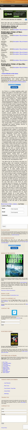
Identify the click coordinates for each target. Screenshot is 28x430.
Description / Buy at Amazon (20, 29)
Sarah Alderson (6, 371)
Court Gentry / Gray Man (10, 388)
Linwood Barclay (23, 282)
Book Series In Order (6, 204)
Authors (13, 5)
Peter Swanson (6, 369)
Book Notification (4, 301)
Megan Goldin (6, 367)
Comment (4, 215)
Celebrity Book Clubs (14, 295)
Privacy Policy (4, 427)
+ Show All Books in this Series (9, 73)
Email (3, 211)
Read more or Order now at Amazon (8, 290)
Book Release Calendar (6, 8)
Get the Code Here (15, 234)
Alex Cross (6, 385)
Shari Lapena (6, 372)
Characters (24, 5)
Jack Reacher (7, 383)
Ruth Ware (5, 370)
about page (23, 402)
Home (2, 5)
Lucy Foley (5, 366)
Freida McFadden (7, 363)
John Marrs (5, 364)
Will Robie (6, 393)
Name (3, 208)
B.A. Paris (5, 362)
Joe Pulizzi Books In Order (11, 19)
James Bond (7, 391)
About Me (18, 318)
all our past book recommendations (17, 81)
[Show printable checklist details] (26, 19)
